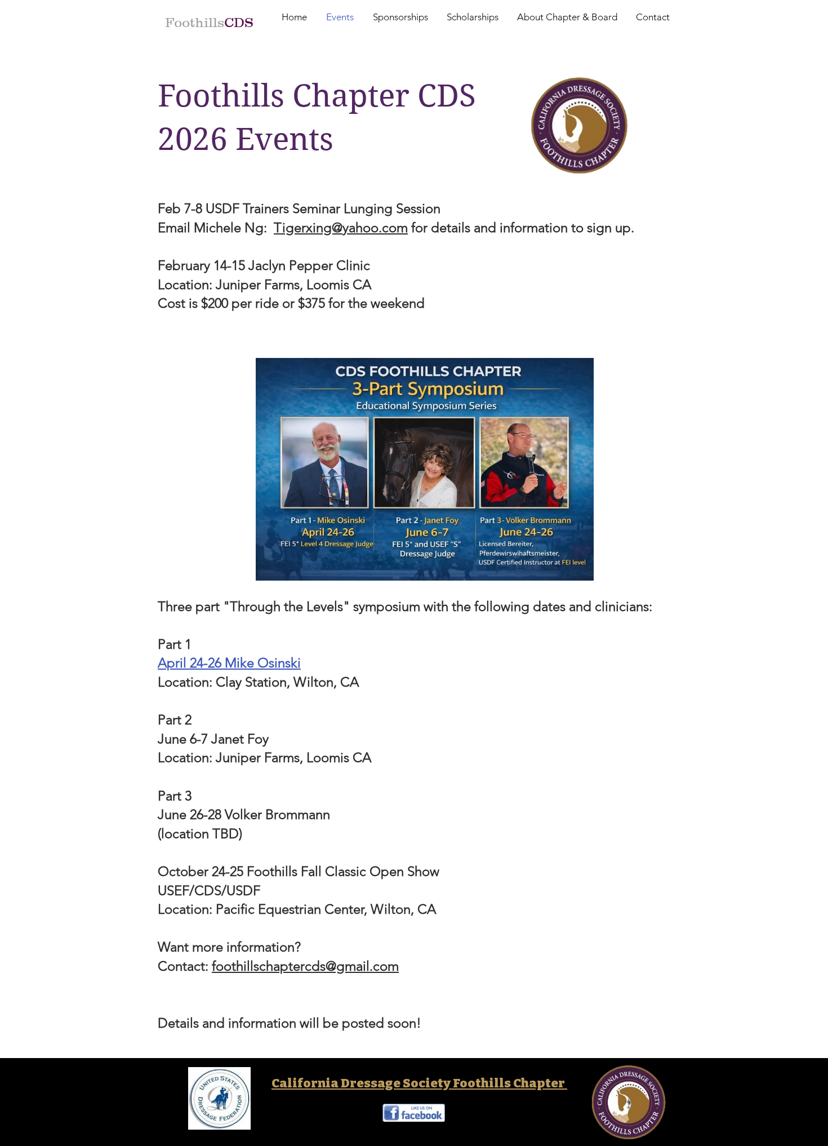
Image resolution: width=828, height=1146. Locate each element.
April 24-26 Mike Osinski (229, 662)
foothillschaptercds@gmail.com (305, 966)
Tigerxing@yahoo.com (341, 227)
